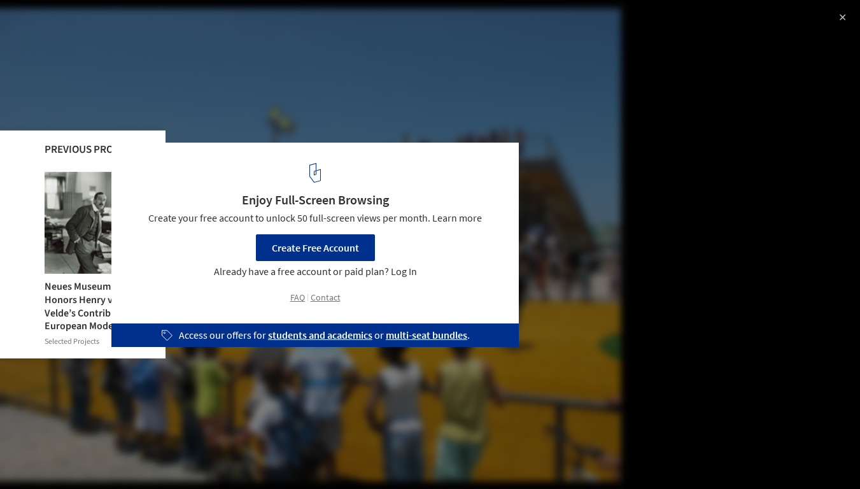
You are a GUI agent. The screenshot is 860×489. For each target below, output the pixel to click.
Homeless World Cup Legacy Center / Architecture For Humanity (185, 34)
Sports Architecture (58, 456)
